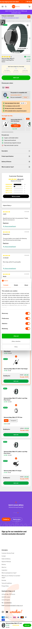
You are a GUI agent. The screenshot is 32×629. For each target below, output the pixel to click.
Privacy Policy (5, 586)
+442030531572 (8, 602)
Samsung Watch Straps (9, 20)
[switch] (27, 318)
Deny (16, 346)
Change (25, 97)
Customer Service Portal (8, 553)
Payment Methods (6, 561)
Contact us (6, 519)
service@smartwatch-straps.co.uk (14, 605)
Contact (4, 556)
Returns (4, 564)
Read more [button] (6, 223)
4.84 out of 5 (20, 179)
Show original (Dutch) (10, 226)
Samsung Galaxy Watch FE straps (22, 20)
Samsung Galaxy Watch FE (16, 95)
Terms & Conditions (7, 583)
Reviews (4, 580)
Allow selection (16, 341)
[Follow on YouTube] (7, 612)
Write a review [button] (16, 196)
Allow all (16, 336)
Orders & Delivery (6, 558)
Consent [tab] (5, 285)
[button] (6, 57)
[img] (6, 211)
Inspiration (4, 570)
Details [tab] (16, 285)
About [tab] (26, 285)
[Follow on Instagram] (3, 612)
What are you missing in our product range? (11, 576)
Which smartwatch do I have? (11, 18)
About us (4, 567)
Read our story (17, 519)
